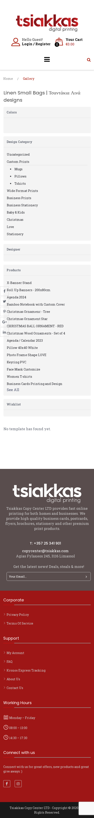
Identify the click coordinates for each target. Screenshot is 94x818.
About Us (13, 679)
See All (13, 389)
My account (15, 653)
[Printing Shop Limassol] (47, 29)
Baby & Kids (16, 212)
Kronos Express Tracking (26, 670)
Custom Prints (18, 162)
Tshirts (20, 183)
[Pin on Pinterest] (4, 311)
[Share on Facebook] (4, 291)
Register (42, 44)
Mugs (18, 169)
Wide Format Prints (22, 191)
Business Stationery (22, 205)
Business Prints (19, 198)
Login (27, 44)
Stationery (15, 234)
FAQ (9, 662)
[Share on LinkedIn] (4, 332)
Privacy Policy (18, 615)
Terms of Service (20, 623)
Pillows (20, 176)
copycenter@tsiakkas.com (45, 550)
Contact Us (15, 688)
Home (8, 79)
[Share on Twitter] (4, 301)
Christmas (15, 220)
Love (10, 227)
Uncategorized (18, 154)
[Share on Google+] (4, 321)
